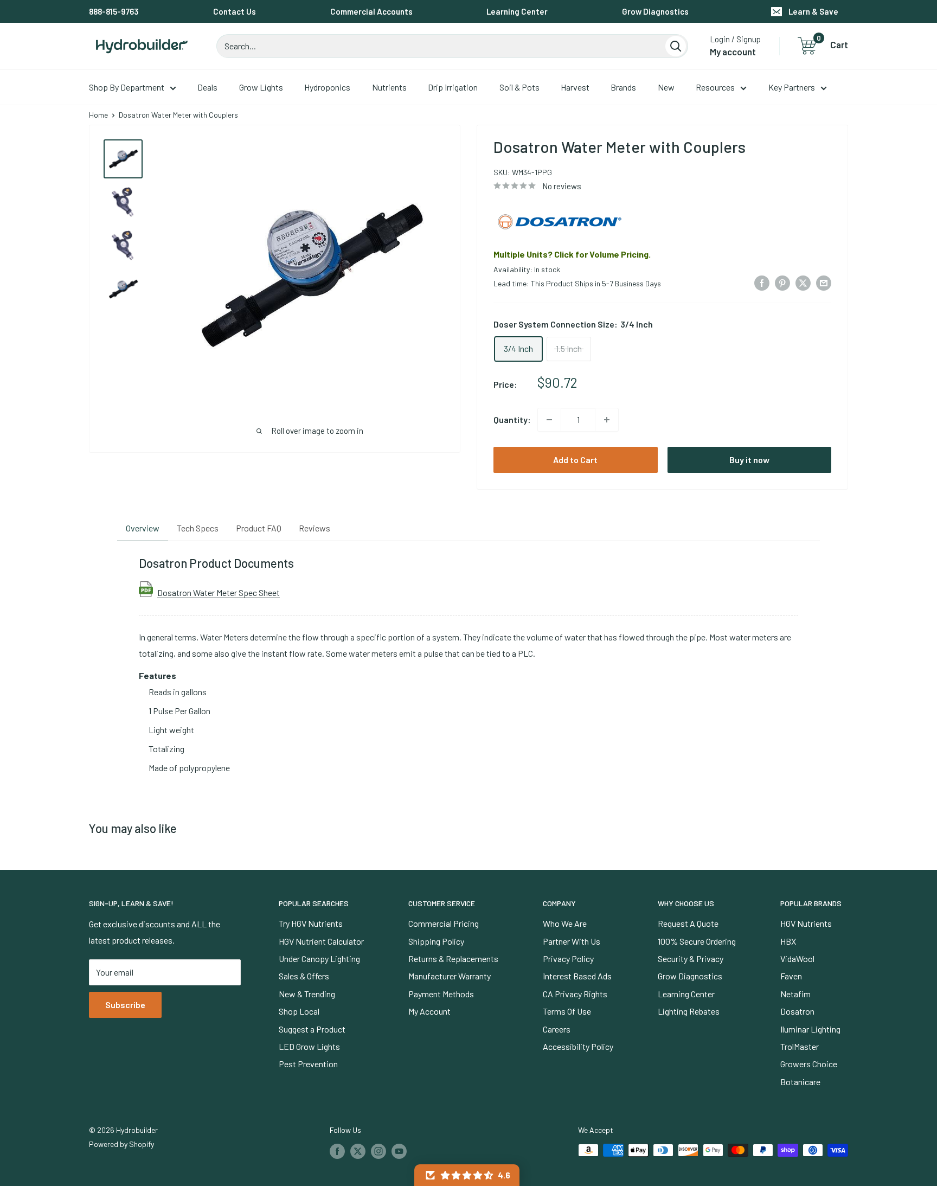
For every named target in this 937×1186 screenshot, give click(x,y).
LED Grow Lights (309, 1046)
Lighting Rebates (689, 1011)
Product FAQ (258, 528)
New (666, 87)
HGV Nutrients (806, 923)
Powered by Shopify (121, 1144)
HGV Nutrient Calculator (321, 941)
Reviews (314, 528)
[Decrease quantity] (549, 419)
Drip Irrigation (453, 87)
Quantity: (512, 419)
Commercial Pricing (443, 923)
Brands (623, 87)
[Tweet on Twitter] (803, 282)
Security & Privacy (690, 958)
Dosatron (797, 1011)
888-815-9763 (114, 11)
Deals (207, 87)
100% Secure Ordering (697, 941)
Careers (556, 1029)
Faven (791, 976)
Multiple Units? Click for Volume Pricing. (572, 254)
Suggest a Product (312, 1029)
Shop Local (299, 1011)
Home (98, 114)
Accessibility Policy (578, 1046)
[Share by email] (823, 282)
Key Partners (791, 87)
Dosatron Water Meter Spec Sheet (218, 592)
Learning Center (517, 11)
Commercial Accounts (371, 11)
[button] (466, 1175)
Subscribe (125, 1004)
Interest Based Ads (577, 976)
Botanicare (800, 1081)
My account (733, 51)
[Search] (675, 46)
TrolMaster (799, 1046)
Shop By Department (126, 87)
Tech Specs (198, 528)
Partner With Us (571, 941)
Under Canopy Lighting (319, 958)
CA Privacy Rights (575, 994)
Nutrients (389, 87)
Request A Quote (688, 923)
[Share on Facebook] (761, 282)
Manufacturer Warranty (449, 976)
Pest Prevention (308, 1064)
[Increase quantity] (606, 419)
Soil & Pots (519, 87)
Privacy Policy (568, 958)
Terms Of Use (567, 1011)
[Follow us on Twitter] (357, 1151)
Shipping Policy (436, 941)
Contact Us (234, 11)
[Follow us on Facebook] (337, 1151)
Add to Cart (575, 459)
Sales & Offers (304, 976)
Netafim (795, 994)
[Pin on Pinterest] (782, 282)
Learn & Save (813, 11)
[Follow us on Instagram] (378, 1151)
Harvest (575, 87)
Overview (142, 528)
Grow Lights (261, 87)
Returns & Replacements (453, 958)
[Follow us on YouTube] (399, 1151)
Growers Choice (808, 1064)
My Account (429, 1011)
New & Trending (307, 994)
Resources (715, 87)
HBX (788, 941)
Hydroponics (327, 87)
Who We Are (565, 923)
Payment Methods (441, 994)
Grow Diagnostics (655, 11)
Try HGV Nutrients (311, 923)
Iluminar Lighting (810, 1029)
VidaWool (797, 958)
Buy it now (749, 459)
